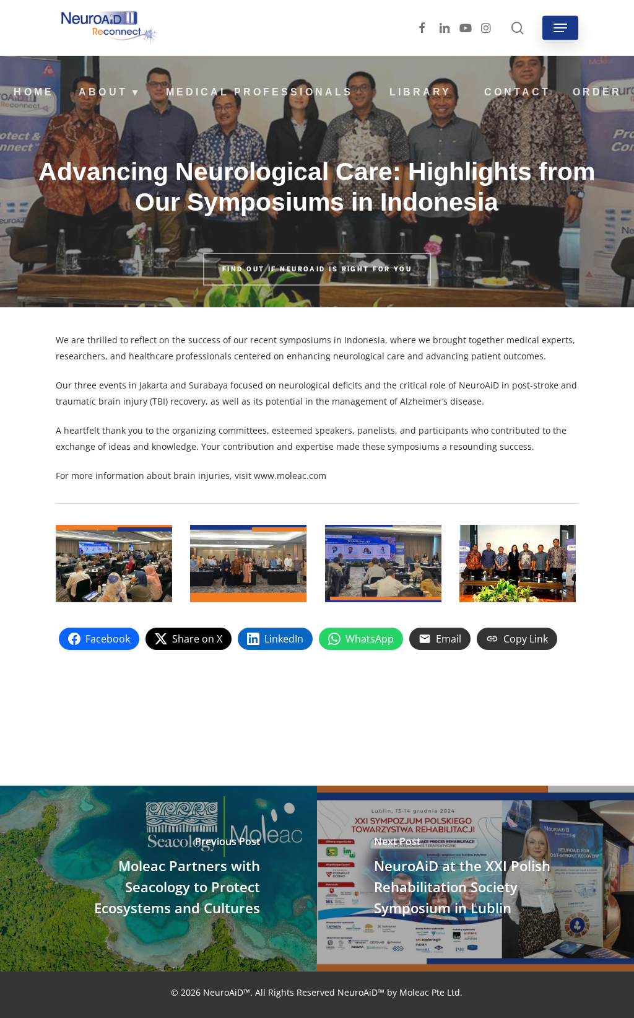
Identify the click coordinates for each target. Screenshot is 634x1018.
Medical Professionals (259, 92)
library (420, 92)
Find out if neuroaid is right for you (317, 269)
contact (517, 92)
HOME (33, 92)
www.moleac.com (290, 475)
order (597, 92)
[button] (560, 28)
